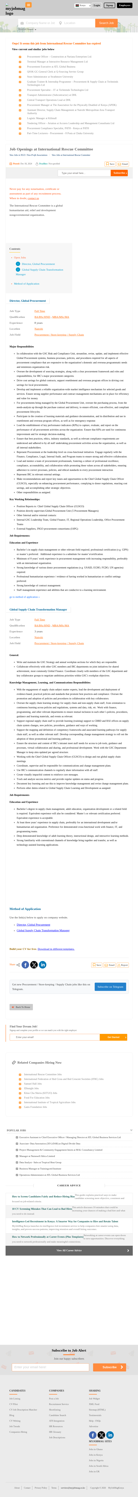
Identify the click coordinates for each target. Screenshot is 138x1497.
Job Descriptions (57, 1437)
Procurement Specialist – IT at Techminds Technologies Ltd (57, 90)
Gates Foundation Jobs (35, 1107)
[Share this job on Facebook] (25, 965)
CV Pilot (13, 1404)
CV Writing (14, 1420)
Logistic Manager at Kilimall (42, 118)
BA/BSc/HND (42, 317)
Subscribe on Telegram (110, 986)
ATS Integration (57, 1420)
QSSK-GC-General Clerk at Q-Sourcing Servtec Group (55, 71)
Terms (54, 1488)
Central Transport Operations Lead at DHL (49, 100)
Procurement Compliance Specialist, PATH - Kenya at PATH (58, 128)
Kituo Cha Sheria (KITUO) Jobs (40, 1093)
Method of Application (26, 283)
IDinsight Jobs (31, 1088)
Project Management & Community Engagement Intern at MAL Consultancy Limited (60, 1149)
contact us (33, 198)
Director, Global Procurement (38, 264)
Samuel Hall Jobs (33, 1083)
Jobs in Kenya (96, 1454)
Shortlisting (55, 1409)
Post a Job (54, 1398)
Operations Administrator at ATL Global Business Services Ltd (49, 1175)
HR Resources (56, 1426)
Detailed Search (25, 29)
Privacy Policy (41, 1488)
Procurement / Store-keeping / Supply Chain (59, 334)
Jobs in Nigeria (96, 1460)
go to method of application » (25, 597)
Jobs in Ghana (96, 1449)
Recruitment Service (59, 1404)
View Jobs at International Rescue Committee (71, 155)
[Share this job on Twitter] (34, 965)
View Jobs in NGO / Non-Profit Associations (28, 155)
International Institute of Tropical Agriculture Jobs (49, 1102)
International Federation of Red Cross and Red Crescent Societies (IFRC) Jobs (64, 1079)
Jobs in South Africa (98, 1466)
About (17, 1488)
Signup (109, 5)
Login (97, 5)
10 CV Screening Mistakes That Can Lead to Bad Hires (42, 1209)
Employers (124, 5)
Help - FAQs (95, 1420)
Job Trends (14, 1426)
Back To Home (23, 1007)
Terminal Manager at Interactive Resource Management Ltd (57, 61)
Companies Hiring (18, 1432)
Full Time (39, 311)
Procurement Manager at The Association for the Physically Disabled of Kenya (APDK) (72, 105)
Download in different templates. (56, 949)
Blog (11, 1415)
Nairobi (38, 328)
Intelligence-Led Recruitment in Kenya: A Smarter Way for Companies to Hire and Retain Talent (65, 1221)
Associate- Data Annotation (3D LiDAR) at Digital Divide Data (49, 1143)
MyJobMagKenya (116, 1488)
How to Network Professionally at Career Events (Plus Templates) (48, 1237)
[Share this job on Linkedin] (42, 965)
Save (112, 164)
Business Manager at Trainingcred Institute (40, 1168)
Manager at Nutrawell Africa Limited (37, 1156)
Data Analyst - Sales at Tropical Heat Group (40, 1162)
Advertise (93, 1426)
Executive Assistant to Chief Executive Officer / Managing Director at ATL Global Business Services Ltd (70, 1137)
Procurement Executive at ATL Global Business (51, 66)
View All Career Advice (69, 1250)
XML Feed (94, 1404)
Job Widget (94, 1398)
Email (125, 164)
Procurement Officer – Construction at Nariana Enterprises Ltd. (59, 56)
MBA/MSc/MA (60, 317)
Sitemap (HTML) (97, 1409)
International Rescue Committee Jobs (43, 1074)
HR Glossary (55, 1432)
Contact (27, 1488)
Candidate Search (57, 1415)
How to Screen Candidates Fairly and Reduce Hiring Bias (43, 1196)
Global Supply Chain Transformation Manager (38, 609)
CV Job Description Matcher (23, 1409)
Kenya (82, 5)
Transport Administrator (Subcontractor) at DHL (52, 95)
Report (124, 965)
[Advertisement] (98, 209)
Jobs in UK (94, 1471)
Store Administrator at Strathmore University (50, 76)
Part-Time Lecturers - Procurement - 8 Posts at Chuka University (60, 133)
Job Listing (14, 1398)
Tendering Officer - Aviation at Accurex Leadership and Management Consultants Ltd (70, 123)
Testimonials (95, 1415)
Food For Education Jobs (37, 1097)
